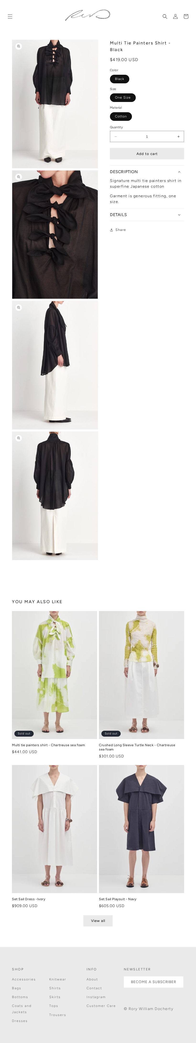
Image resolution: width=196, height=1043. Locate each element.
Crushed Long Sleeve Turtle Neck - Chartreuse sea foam (137, 747)
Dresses (20, 1021)
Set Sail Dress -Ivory (28, 899)
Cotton (121, 116)
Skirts (55, 997)
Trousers (57, 1015)
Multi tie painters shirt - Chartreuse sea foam (48, 745)
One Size (123, 98)
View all (98, 921)
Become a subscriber (153, 982)
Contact (94, 988)
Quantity (116, 127)
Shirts (55, 988)
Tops (53, 1006)
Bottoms (20, 997)
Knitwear (57, 979)
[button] (10, 16)
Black (119, 79)
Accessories (24, 979)
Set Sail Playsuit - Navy (117, 899)
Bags (16, 988)
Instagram (96, 997)
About (92, 979)
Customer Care (101, 1006)
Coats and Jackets (22, 1009)
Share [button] (120, 230)
